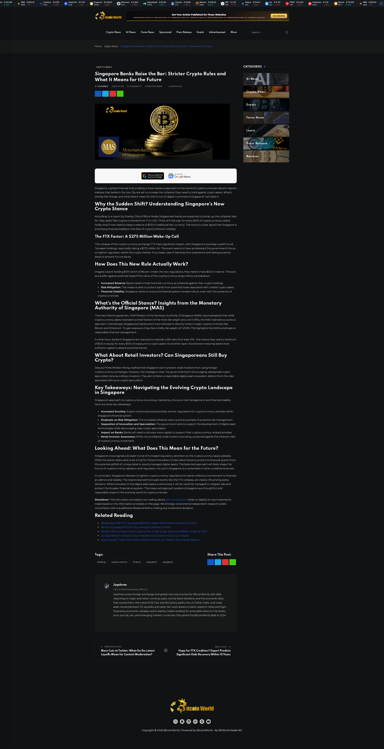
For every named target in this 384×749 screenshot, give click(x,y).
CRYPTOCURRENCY (119, 562)
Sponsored (165, 32)
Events (200, 32)
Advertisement (217, 32)
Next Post (221, 647)
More (234, 32)
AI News (131, 32)
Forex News (147, 32)
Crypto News (113, 32)
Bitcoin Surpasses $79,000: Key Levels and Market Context (136, 527)
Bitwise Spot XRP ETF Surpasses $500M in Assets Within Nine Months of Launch (148, 523)
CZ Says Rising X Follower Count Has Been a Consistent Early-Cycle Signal (145, 535)
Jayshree (103, 86)
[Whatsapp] (120, 94)
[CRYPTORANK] (381, 3)
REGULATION (151, 562)
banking (101, 562)
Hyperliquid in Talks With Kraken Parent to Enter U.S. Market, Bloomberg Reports (150, 539)
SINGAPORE (168, 562)
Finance (137, 562)
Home (98, 46)
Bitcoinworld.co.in (177, 499)
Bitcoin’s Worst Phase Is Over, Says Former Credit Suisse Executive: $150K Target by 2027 (154, 531)
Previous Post (113, 647)
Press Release (184, 32)
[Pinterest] (113, 94)
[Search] (286, 32)
